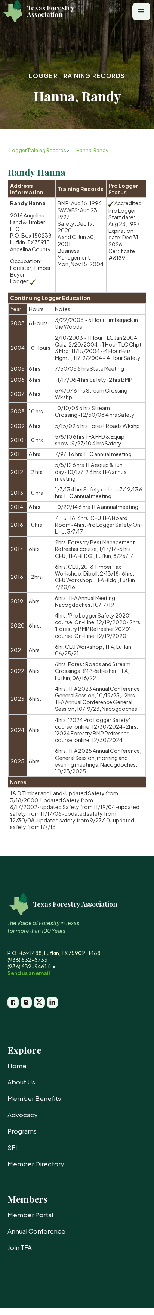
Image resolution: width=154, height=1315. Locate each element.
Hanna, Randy (92, 150)
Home (17, 1065)
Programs (22, 1131)
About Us (21, 1082)
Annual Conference (36, 1231)
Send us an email (28, 973)
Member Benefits (34, 1098)
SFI (12, 1147)
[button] (141, 11)
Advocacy (22, 1115)
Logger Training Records (77, 76)
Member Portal (30, 1215)
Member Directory (35, 1164)
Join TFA (19, 1247)
